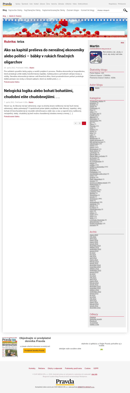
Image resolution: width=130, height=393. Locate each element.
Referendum (94, 184)
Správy (17, 4)
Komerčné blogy (87, 10)
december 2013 (95, 265)
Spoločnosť (94, 199)
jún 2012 (93, 297)
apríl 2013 (93, 279)
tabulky (92, 206)
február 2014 (94, 262)
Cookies (88, 368)
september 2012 (95, 292)
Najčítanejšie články (32, 10)
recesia (92, 181)
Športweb (25, 4)
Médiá (92, 137)
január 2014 (94, 263)
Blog (5, 10)
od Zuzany (93, 158)
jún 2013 (93, 276)
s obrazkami (94, 190)
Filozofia (93, 126)
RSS (122, 43)
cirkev (92, 112)
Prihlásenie (122, 4)
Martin (32, 68)
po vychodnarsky (95, 161)
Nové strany (94, 151)
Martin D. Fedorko (15, 16)
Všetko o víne (94, 324)
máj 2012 (93, 299)
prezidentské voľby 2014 (98, 174)
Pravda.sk (93, 321)
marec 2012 (94, 302)
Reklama (41, 368)
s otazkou (93, 192)
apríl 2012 (93, 300)
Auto (31, 4)
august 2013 (94, 272)
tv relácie (93, 207)
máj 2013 (93, 277)
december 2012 (95, 286)
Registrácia (113, 4)
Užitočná (68, 4)
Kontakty (32, 368)
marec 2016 (94, 240)
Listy (91, 135)
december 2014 (95, 246)
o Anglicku (93, 153)
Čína (91, 110)
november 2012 (95, 288)
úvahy (92, 215)
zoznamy (93, 225)
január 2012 (94, 306)
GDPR (96, 368)
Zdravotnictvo (94, 222)
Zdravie (42, 4)
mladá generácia (95, 140)
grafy (91, 128)
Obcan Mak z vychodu (97, 156)
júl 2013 (92, 274)
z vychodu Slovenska (97, 220)
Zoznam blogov (73, 10)
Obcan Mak (94, 154)
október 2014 (94, 247)
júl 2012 (92, 295)
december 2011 (95, 308)
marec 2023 (94, 235)
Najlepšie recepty (96, 319)
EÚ (91, 122)
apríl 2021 (93, 238)
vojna (92, 216)
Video (75, 4)
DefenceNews (83, 4)
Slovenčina (94, 195)
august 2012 (94, 293)
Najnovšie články (15, 10)
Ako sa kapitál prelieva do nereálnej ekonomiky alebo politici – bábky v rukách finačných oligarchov (44, 56)
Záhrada (61, 4)
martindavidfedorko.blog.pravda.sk (100, 48)
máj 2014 (93, 256)
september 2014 (95, 249)
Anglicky (93, 105)
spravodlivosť (94, 202)
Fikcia (92, 124)
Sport (91, 200)
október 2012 (94, 290)
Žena (48, 4)
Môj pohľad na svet (96, 142)
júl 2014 (92, 253)
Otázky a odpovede (55, 368)
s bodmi (92, 186)
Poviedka (93, 170)
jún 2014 (93, 254)
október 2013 (94, 269)
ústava (92, 213)
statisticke (93, 204)
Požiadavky (94, 172)
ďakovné (93, 117)
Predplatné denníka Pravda (34, 350)
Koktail (36, 4)
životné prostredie (96, 223)
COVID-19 (93, 115)
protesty (92, 177)
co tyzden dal (94, 114)
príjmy (92, 176)
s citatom (93, 188)
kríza (91, 133)
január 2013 (94, 285)
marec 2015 (94, 242)
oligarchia (93, 160)
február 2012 (94, 304)
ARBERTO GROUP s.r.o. (86, 387)
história (92, 129)
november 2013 (95, 267)
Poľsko (92, 168)
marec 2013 (94, 281)
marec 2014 (94, 260)
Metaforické (94, 138)
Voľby (92, 218)
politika (92, 165)
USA (91, 211)
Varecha (54, 4)
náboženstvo (94, 144)
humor (92, 131)
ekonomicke (94, 121)
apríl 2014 (93, 258)
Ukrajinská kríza (95, 209)
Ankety (92, 106)
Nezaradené (94, 149)
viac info (94, 374)
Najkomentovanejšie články (53, 10)
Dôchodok (93, 119)
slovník (92, 197)
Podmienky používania (73, 368)
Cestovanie (94, 108)
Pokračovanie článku (11, 82)
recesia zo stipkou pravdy (98, 183)
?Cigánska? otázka (96, 101)
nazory (92, 147)
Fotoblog (93, 317)
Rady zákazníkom (96, 179)
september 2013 (95, 270)
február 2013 (94, 283)
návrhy (92, 145)
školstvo (92, 193)
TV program (94, 323)
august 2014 (94, 251)
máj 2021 (93, 237)
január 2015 (94, 244)
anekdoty (93, 103)
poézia (92, 163)
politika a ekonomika (97, 167)
